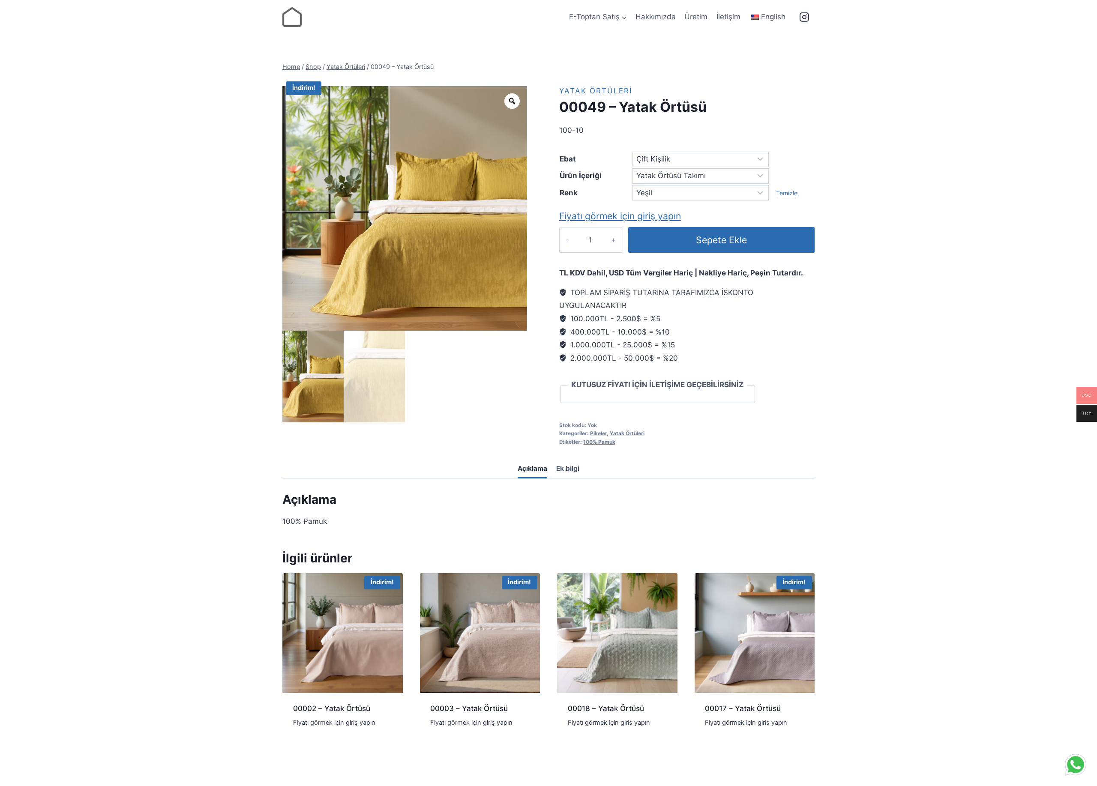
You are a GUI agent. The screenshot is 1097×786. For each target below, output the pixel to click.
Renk (569, 192)
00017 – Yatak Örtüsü (743, 708)
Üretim (695, 16)
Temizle (786, 193)
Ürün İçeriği (581, 175)
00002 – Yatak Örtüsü (331, 708)
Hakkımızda (655, 16)
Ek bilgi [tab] (567, 468)
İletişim (728, 16)
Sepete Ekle (721, 239)
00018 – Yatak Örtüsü (606, 708)
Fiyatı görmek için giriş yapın (620, 215)
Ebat (568, 159)
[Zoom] (512, 101)
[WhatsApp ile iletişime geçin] (1075, 764)
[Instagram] (804, 17)
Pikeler (598, 433)
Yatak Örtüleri (595, 91)
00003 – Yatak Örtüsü (469, 708)
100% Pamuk (599, 442)
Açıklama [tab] (532, 468)
